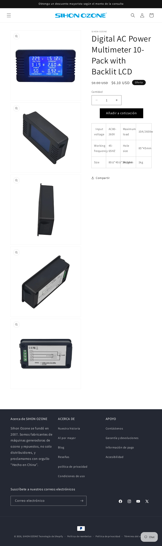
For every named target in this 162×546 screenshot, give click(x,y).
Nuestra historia (69, 428)
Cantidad (97, 92)
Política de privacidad (108, 536)
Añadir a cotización (121, 113)
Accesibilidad (115, 457)
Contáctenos (114, 428)
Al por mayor (67, 438)
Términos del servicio (136, 536)
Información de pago (120, 447)
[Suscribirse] (81, 501)
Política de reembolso (79, 536)
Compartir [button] (103, 178)
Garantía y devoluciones (122, 438)
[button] (9, 15)
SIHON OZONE (30, 536)
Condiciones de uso (71, 476)
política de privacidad (72, 466)
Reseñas (63, 457)
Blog (61, 447)
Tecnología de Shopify (51, 536)
